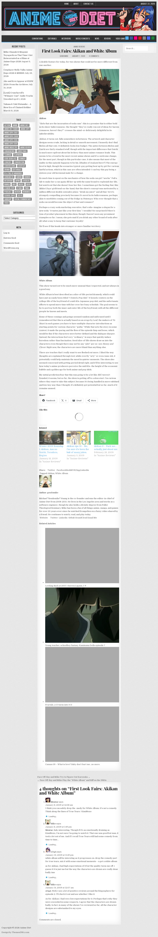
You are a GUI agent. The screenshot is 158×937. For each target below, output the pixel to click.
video (6, 202)
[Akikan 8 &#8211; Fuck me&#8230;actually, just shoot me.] (106, 438)
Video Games (121, 38)
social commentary (22, 199)
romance (26, 191)
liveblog (26, 180)
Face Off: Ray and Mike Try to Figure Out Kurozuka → (63, 777)
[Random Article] (148, 38)
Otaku (19, 188)
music (21, 184)
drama (7, 169)
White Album (61, 473)
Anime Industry (10, 147)
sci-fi (20, 195)
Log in (7, 233)
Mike (53, 823)
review (17, 191)
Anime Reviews (79, 46)
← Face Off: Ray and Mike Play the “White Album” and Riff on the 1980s (71, 780)
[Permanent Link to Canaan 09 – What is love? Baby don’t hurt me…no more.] (82, 761)
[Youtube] (140, 38)
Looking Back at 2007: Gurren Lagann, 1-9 (65, 586)
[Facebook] (131, 38)
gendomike (64, 56)
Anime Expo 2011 (10, 143)
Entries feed (10, 238)
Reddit (69, 470)
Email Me (92, 518)
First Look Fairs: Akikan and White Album (79, 51)
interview (8, 180)
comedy (22, 158)
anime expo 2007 (11, 132)
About (76, 3)
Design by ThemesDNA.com (15, 932)
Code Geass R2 (10, 158)
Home (66, 3)
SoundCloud (81, 518)
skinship (8, 199)
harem (19, 177)
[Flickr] (135, 38)
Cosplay (21, 165)
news (28, 184)
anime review (25, 147)
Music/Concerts (83, 38)
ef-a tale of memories (13, 173)
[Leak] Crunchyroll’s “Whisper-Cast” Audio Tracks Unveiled (18, 96)
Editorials (52, 38)
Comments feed (11, 243)
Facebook (61, 470)
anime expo (25, 128)
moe (14, 184)
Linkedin (84, 470)
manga (7, 184)
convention (19, 162)
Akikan (51, 473)
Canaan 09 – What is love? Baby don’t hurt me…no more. (72, 764)
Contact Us (88, 3)
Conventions (37, 38)
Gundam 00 (9, 177)
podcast (8, 191)
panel (27, 188)
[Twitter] (127, 38)
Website (43, 518)
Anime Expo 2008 (11, 136)
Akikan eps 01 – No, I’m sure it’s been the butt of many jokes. (78, 449)
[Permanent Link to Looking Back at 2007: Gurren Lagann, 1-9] (82, 582)
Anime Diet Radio (11, 128)
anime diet (24, 125)
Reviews (107, 38)
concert (8, 162)
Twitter (51, 470)
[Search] (144, 38)
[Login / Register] (153, 38)
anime (15, 125)
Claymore (18, 154)
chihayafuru (9, 151)
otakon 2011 (9, 188)
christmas (22, 151)
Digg (78, 470)
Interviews (66, 38)
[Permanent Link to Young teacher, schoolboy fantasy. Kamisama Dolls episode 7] (82, 642)
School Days (9, 195)
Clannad (7, 154)
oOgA (53, 852)
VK (74, 470)
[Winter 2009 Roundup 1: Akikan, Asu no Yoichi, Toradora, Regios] (51, 438)
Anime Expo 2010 (11, 140)
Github (71, 518)
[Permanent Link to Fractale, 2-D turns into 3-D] (82, 702)
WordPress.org (11, 248)
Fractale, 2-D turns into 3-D (58, 705)
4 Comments (94, 56)
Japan (17, 180)
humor (27, 177)
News (97, 38)
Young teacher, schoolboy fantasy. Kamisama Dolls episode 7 (75, 645)
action (7, 125)
